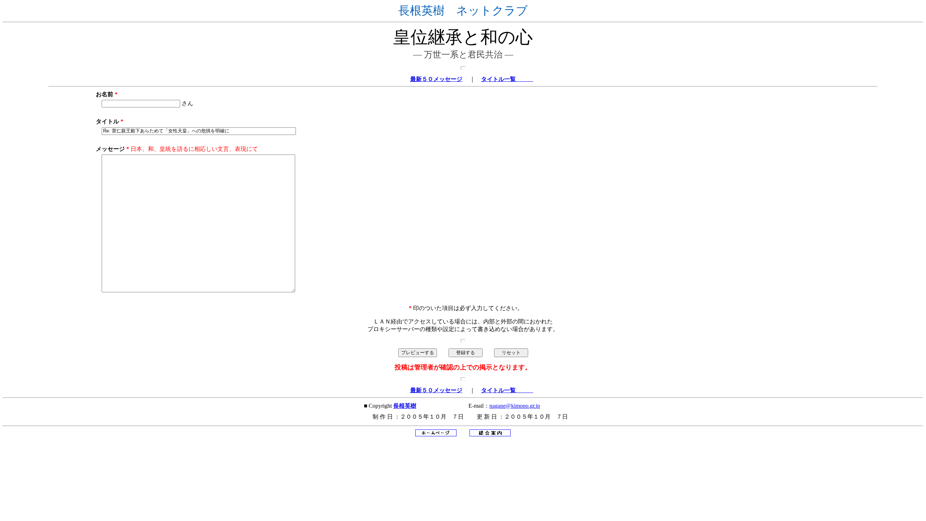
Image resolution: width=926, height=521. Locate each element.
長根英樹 (404, 406)
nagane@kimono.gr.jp (514, 406)
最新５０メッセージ (436, 79)
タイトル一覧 (507, 79)
